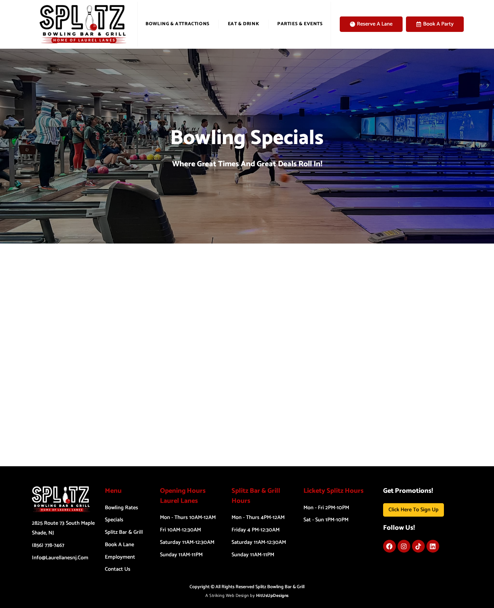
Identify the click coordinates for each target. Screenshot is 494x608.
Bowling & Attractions (178, 24)
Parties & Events (300, 24)
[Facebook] (389, 546)
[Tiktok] (418, 546)
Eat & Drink (243, 24)
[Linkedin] (432, 546)
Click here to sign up (413, 509)
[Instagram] (404, 546)
